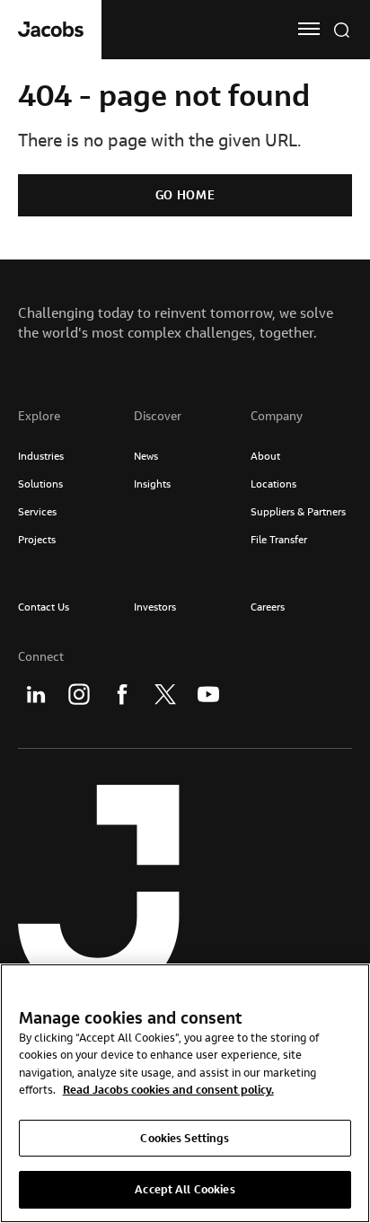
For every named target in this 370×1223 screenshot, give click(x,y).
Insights (152, 483)
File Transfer (279, 539)
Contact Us (43, 606)
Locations (273, 483)
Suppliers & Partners (298, 511)
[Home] (51, 30)
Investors (155, 606)
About (265, 455)
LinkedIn (36, 694)
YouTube (208, 694)
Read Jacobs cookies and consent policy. (168, 1089)
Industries (41, 455)
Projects (37, 539)
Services (37, 511)
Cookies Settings (184, 1138)
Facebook (122, 694)
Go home (185, 195)
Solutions (40, 483)
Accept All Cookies (184, 1189)
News (146, 455)
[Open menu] (309, 29)
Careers (268, 606)
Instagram (79, 694)
